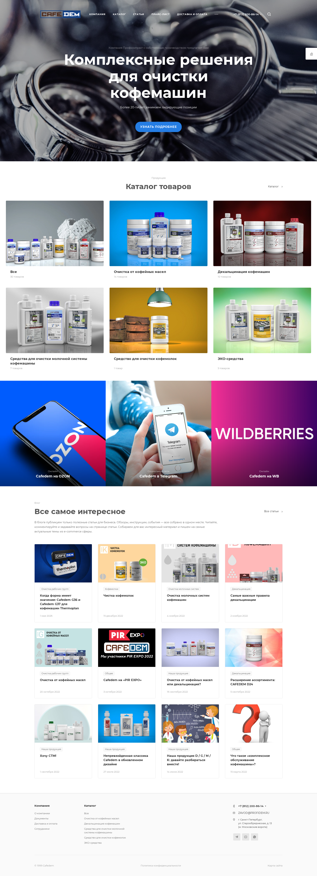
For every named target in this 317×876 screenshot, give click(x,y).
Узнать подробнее (158, 127)
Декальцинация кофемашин (102, 823)
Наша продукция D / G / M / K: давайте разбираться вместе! (189, 760)
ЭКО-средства (93, 842)
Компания (42, 805)
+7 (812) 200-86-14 (246, 14)
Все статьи (271, 511)
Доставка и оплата (45, 823)
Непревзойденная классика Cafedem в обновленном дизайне (125, 760)
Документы (41, 818)
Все (86, 813)
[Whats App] (254, 837)
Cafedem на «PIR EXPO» (122, 680)
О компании (42, 813)
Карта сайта (275, 865)
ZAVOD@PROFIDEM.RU (253, 813)
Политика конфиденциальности (161, 865)
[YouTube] (245, 837)
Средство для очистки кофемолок (105, 837)
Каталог (273, 186)
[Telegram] (236, 837)
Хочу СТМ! (48, 756)
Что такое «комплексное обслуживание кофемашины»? (250, 760)
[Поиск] (269, 14)
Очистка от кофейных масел (63, 680)
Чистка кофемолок (118, 595)
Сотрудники (42, 828)
